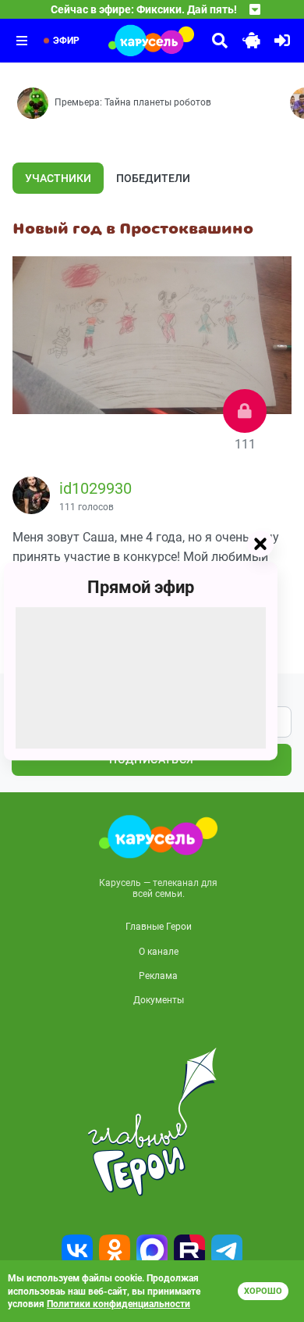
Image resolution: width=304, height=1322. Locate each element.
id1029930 (95, 488)
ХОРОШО (263, 1291)
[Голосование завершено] (245, 411)
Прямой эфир (140, 587)
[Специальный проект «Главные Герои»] (152, 1122)
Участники (58, 178)
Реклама (158, 975)
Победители (153, 178)
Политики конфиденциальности (118, 1304)
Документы (158, 1000)
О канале (159, 951)
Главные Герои (158, 926)
